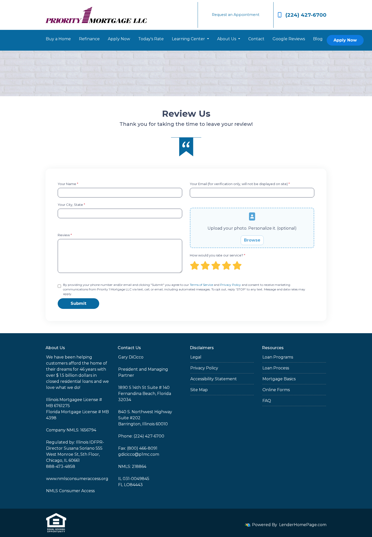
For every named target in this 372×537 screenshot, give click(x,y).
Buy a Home (58, 38)
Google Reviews (289, 38)
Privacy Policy (230, 285)
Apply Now (119, 38)
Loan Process (275, 368)
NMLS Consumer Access (70, 490)
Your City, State (71, 205)
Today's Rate (151, 38)
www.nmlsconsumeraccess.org (77, 478)
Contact (256, 38)
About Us (227, 38)
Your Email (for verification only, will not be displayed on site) (240, 184)
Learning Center (189, 38)
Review (65, 235)
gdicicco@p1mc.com (138, 454)
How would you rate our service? (217, 255)
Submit (78, 303)
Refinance (89, 38)
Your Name (68, 184)
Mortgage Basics (279, 378)
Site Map (199, 389)
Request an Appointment (235, 14)
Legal (195, 357)
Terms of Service (201, 285)
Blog (318, 38)
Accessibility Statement (213, 378)
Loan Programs (277, 357)
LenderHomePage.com (302, 524)
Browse (252, 240)
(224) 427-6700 (305, 15)
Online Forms (276, 389)
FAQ (266, 400)
